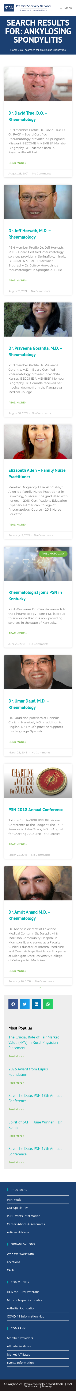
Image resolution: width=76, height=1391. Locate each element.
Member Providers (20, 1338)
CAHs (10, 1270)
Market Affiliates (18, 1354)
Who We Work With (20, 1254)
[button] (13, 1004)
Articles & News (18, 1232)
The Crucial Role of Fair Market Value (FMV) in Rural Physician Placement (33, 1042)
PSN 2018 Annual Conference (36, 809)
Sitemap (47, 1386)
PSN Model (14, 1200)
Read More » (17, 162)
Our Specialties (17, 1208)
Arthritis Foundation (21, 1308)
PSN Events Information (23, 1216)
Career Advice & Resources (26, 1224)
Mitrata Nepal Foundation (25, 1300)
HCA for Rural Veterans (23, 1292)
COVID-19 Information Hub (26, 1316)
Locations (13, 1262)
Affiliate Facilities (19, 1346)
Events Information (20, 1363)
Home (13, 50)
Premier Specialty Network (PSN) (43, 1384)
